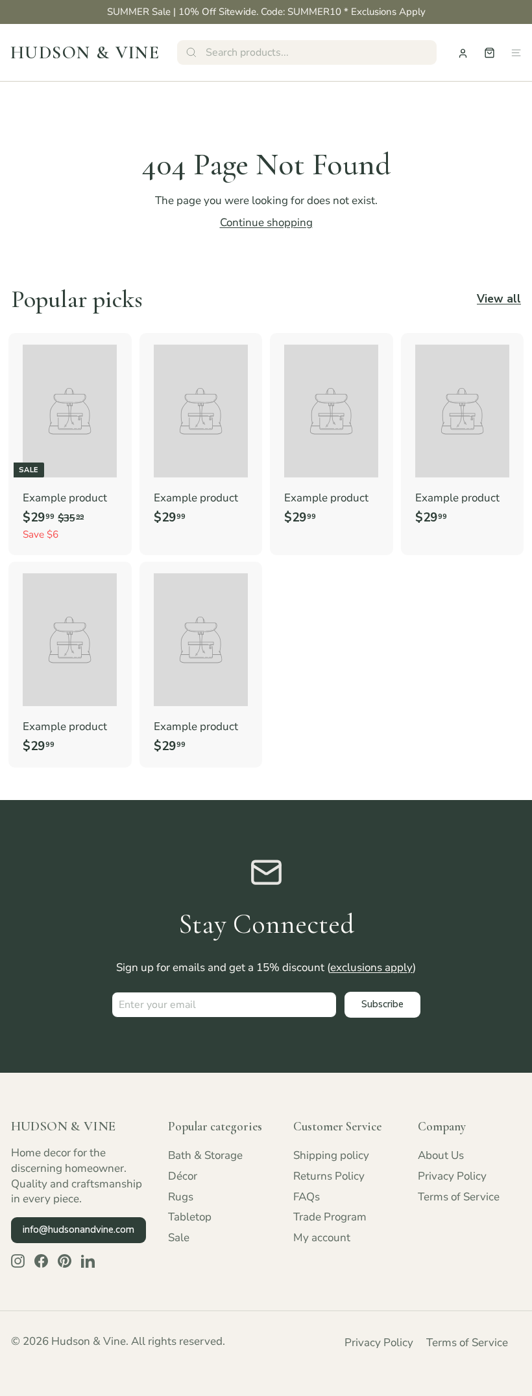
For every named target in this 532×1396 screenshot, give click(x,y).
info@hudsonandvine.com (78, 1229)
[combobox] (307, 52)
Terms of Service (459, 1196)
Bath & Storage (205, 1155)
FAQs (306, 1196)
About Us (441, 1155)
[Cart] (490, 52)
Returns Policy (329, 1176)
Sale (178, 1237)
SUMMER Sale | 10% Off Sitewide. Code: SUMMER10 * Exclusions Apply (266, 11)
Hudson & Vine (85, 52)
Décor (182, 1176)
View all (499, 299)
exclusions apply (371, 967)
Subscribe (382, 1004)
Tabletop (190, 1216)
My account (321, 1237)
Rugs (180, 1196)
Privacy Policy (452, 1176)
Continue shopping (266, 222)
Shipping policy (331, 1155)
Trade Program (330, 1216)
